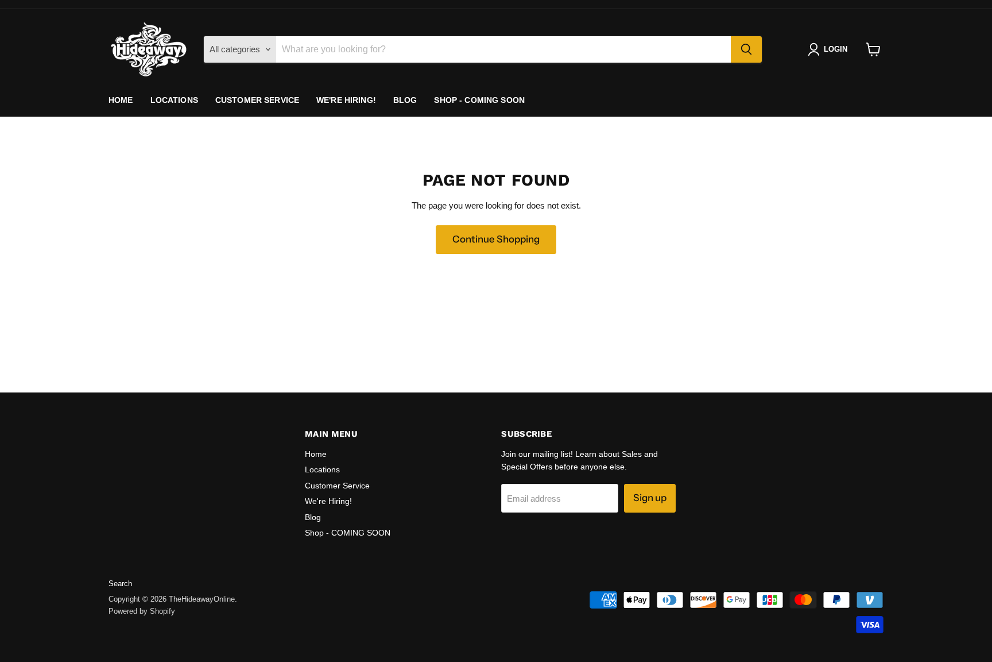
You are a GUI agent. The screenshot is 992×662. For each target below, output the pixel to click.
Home (120, 100)
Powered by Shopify (141, 611)
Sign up (649, 497)
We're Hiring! (346, 100)
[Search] (746, 49)
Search (120, 583)
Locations (174, 100)
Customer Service (257, 100)
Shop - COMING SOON (479, 100)
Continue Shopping (496, 239)
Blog (405, 100)
